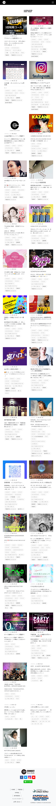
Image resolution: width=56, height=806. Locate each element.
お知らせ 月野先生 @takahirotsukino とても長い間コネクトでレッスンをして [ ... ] (14, 232)
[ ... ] (5, 87)
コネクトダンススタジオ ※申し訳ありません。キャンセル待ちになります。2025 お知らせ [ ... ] (14, 43)
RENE (46, 436)
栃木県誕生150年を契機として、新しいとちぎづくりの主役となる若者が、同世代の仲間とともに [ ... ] (14, 324)
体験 (43, 655)
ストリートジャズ (43, 550)
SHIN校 (7, 499)
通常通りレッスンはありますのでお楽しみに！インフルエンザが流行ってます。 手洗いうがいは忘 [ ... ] (14, 711)
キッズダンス (34, 496)
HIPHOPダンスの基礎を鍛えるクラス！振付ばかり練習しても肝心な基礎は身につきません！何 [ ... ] (41, 375)
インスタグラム (20, 499)
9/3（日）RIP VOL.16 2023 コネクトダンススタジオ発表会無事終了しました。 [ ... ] (41, 487)
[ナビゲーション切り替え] (53, 2)
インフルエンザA (9, 719)
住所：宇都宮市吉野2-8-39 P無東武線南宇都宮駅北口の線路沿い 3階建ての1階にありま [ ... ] (14, 424)
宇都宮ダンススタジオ (42, 504)
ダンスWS (21, 554)
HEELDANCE (21, 189)
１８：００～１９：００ (44, 721)
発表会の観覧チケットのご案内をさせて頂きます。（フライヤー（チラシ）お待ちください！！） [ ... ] (41, 34)
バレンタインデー (35, 719)
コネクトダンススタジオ (37, 44)
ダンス (46, 102)
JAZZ (48, 434)
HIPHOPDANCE (15, 47)
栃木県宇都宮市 (35, 56)
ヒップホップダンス (14, 52)
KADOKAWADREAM (18, 549)
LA (47, 94)
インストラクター (17, 798)
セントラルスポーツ (9, 283)
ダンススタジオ (35, 104)
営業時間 (18, 97)
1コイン (33, 645)
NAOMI (47, 716)
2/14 (33, 716)
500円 (38, 645)
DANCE (40, 39)
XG (42, 97)
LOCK (18, 496)
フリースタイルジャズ (36, 451)
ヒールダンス (8, 197)
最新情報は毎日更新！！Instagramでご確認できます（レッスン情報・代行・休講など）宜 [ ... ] (41, 187)
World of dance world (38, 441)
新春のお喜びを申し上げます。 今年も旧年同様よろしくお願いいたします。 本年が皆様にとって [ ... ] (41, 671)
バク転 (6, 52)
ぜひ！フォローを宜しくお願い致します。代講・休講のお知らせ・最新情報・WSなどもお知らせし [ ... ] (41, 87)
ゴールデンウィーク (36, 598)
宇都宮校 (20, 789)
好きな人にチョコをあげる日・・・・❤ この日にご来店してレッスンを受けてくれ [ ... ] (41, 711)
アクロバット (8, 50)
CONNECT (34, 39)
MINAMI (7, 552)
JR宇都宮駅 (12, 496)
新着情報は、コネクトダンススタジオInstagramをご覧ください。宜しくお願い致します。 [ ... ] (14, 487)
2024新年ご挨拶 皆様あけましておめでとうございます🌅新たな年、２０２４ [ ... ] (14, 274)
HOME (13, 789)
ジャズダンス (34, 443)
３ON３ (7, 393)
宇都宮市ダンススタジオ (16, 55)
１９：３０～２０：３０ (37, 723)
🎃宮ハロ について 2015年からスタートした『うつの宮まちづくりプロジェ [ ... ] (14, 374)
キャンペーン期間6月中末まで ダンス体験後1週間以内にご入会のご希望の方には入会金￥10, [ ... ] (14, 140)
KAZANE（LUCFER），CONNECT (39, 148)
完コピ (6, 607)
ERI (36, 716)
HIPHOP (7, 47)
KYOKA (42, 332)
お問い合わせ (16, 801)
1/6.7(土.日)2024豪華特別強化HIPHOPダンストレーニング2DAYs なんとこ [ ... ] (41, 325)
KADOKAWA (8, 549)
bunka (33, 675)
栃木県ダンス (47, 453)
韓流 (11, 607)
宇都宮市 (7, 55)
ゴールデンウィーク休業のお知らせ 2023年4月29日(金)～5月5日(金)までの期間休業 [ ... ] (41, 591)
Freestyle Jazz (36, 431)
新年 (41, 680)
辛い (21, 719)
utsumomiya (35, 680)
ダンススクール (35, 49)
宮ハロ (19, 390)
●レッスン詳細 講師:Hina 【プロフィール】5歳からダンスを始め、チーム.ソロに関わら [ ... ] (41, 540)
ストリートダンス (17, 50)
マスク (17, 698)
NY (32, 97)
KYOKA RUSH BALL (36, 335)
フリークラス (44, 719)
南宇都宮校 (17, 795)
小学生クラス (34, 721)
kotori (19, 760)
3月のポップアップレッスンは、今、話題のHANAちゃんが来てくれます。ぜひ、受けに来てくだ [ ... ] (41, 231)
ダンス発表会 (43, 49)
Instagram (18, 494)
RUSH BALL (46, 335)
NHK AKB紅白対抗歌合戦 (37, 436)
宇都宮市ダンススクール (43, 340)
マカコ (22, 52)
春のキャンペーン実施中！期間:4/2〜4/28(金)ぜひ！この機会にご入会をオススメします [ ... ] (14, 639)
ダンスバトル (8, 385)
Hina (43, 431)
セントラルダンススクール (37, 46)
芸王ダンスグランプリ (36, 455)
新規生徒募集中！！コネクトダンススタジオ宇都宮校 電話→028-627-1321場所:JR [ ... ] (41, 641)
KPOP (42, 41)
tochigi (48, 41)
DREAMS (20, 545)
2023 (6, 378)
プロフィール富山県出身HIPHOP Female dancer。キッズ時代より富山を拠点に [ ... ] (14, 755)
